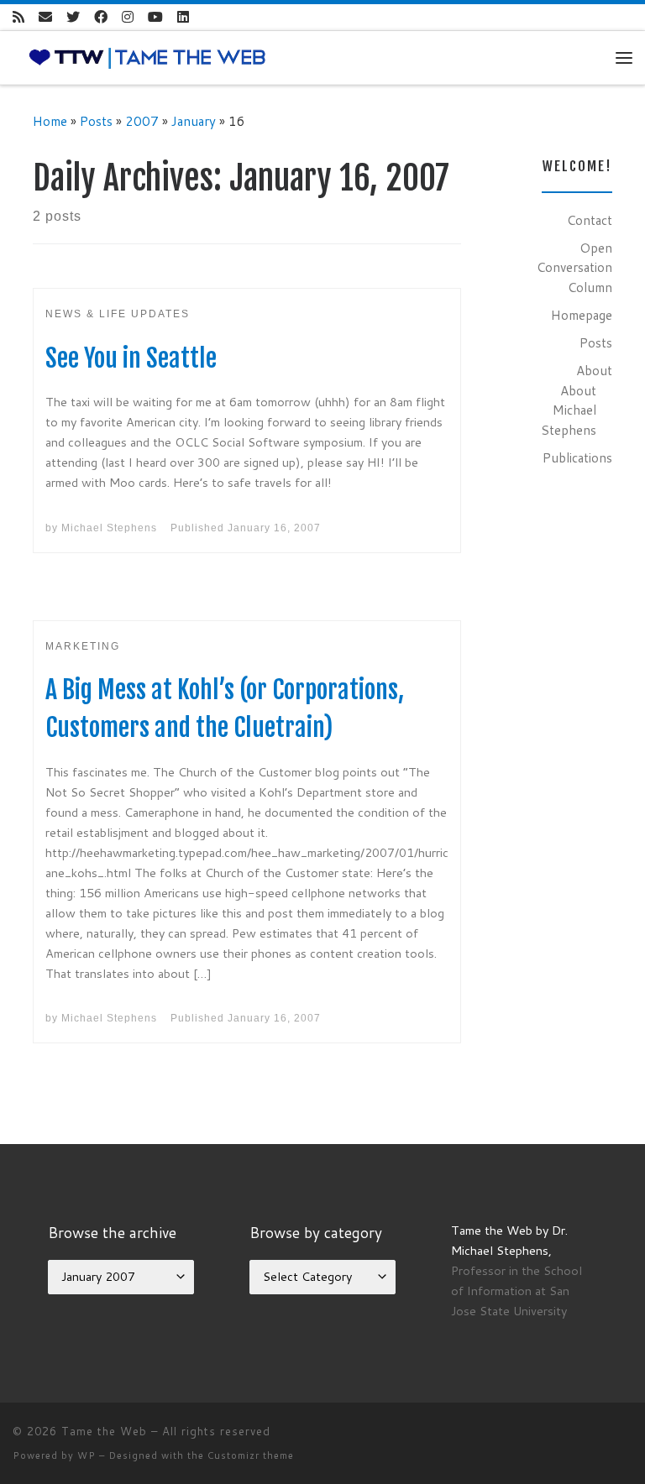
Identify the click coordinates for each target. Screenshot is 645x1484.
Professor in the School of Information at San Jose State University (516, 1290)
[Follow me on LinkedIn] (183, 17)
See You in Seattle (131, 358)
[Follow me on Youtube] (155, 17)
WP (86, 1455)
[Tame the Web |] (147, 56)
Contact (589, 220)
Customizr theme (250, 1455)
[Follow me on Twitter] (73, 17)
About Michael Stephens (568, 410)
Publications (577, 457)
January (193, 121)
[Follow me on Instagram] (128, 17)
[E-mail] (45, 17)
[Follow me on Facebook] (101, 17)
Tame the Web (104, 1431)
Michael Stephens (109, 528)
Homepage (581, 315)
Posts (96, 121)
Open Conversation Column (574, 267)
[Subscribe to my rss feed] (18, 17)
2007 (142, 121)
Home (50, 121)
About (594, 370)
